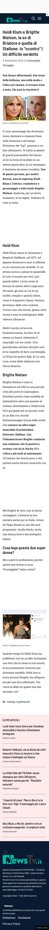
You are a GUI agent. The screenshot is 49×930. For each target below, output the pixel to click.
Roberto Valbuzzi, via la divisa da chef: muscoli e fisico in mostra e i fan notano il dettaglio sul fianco (24, 753)
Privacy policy (11, 923)
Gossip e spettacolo (18, 701)
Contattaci (7, 899)
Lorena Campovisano (12, 761)
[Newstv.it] (17, 18)
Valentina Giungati (11, 788)
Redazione (9, 917)
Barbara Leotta (9, 738)
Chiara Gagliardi (9, 812)
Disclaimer (24, 917)
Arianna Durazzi (10, 831)
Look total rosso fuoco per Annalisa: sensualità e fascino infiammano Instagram (23, 729)
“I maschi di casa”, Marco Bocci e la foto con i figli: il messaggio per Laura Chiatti (24, 803)
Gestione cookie (42, 928)
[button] (33, 18)
